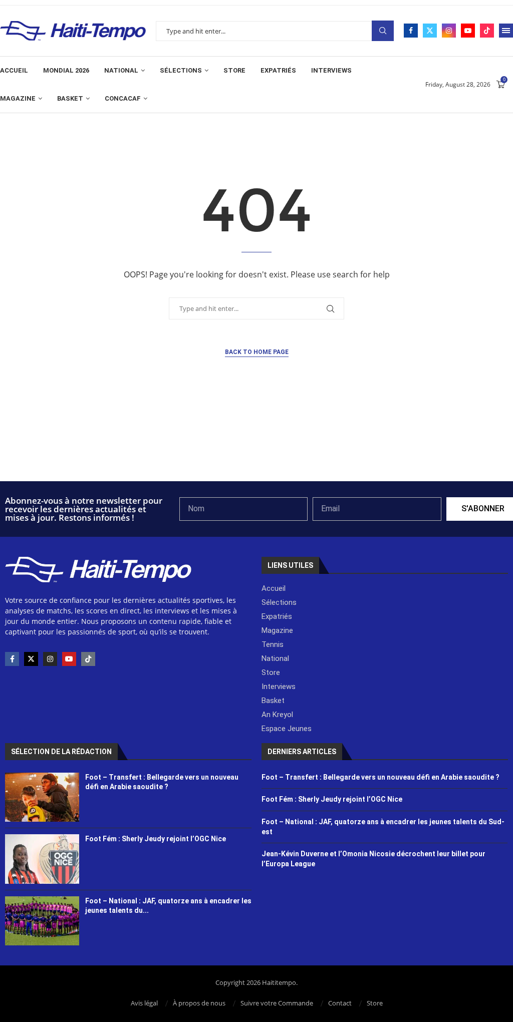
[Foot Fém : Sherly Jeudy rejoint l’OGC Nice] (42, 858)
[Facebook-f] (12, 659)
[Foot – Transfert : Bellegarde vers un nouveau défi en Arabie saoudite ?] (42, 797)
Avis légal (144, 1002)
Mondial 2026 (66, 70)
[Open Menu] (506, 31)
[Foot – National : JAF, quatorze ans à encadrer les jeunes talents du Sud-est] (42, 920)
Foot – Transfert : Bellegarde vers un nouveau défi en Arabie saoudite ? (380, 777)
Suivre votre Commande (276, 1002)
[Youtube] (468, 31)
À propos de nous (199, 1002)
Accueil (14, 70)
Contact (340, 1002)
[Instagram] (449, 31)
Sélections (181, 70)
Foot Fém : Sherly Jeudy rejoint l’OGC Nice (155, 839)
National (121, 70)
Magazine (18, 98)
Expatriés (278, 70)
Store (234, 70)
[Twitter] (430, 31)
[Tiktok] (487, 31)
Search (383, 31)
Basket (70, 98)
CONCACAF (123, 98)
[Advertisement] (256, 454)
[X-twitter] (31, 659)
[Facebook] (411, 31)
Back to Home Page (257, 352)
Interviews (331, 70)
